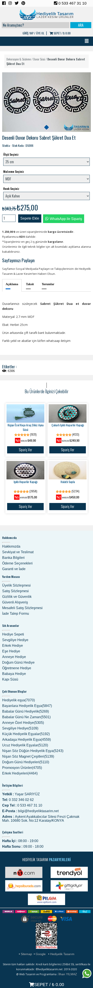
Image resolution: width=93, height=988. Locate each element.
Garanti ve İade (14, 569)
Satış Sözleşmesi (15, 591)
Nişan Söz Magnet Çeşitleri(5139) (28, 756)
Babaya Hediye (14, 674)
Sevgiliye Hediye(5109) (20, 728)
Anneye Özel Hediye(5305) (23, 722)
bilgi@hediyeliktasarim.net (38, 811)
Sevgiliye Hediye (15, 640)
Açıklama (12, 284)
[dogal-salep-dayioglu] (46, 127)
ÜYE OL (40, 33)
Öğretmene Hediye (16, 668)
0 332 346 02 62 (21, 800)
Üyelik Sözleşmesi (16, 585)
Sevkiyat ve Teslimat (18, 552)
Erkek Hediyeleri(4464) (20, 773)
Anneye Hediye (14, 657)
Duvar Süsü (39, 59)
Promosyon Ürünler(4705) (22, 768)
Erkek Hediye (12, 645)
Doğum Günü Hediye (18, 662)
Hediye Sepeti (13, 634)
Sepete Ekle (29, 218)
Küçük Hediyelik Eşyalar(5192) (26, 734)
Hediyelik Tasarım (62, 954)
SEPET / (62, 33)
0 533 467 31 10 (72, 3)
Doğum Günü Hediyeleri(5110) (25, 762)
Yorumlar (48, 284)
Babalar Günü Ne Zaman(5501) (26, 717)
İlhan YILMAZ (67, 974)
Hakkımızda (11, 546)
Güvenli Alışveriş (15, 602)
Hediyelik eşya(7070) (18, 700)
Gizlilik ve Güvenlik (17, 596)
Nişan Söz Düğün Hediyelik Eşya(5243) (32, 751)
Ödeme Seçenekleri (17, 563)
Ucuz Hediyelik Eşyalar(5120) (25, 745)
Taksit (30, 284)
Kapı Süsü (10, 679)
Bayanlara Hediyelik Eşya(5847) (27, 706)
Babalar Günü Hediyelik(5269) (25, 711)
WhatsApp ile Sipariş (66, 219)
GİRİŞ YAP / (28, 33)
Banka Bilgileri (13, 557)
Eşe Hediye (11, 651)
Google (41, 954)
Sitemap (26, 954)
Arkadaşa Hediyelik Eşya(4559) (26, 739)
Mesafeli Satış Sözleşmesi (22, 608)
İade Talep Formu (15, 613)
